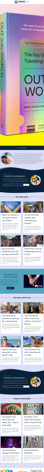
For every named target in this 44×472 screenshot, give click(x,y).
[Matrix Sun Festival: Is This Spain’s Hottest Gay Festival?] (11, 207)
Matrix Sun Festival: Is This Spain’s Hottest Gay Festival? (10, 217)
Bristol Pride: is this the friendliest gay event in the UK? (33, 251)
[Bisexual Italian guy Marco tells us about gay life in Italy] (11, 341)
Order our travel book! (22, 147)
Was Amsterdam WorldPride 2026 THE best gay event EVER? (10, 251)
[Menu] (2, 2)
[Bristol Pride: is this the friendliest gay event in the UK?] (33, 241)
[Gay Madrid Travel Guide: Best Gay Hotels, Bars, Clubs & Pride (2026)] (11, 409)
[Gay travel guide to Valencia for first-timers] (11, 442)
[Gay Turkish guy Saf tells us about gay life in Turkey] (33, 341)
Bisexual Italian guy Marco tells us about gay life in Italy (9, 352)
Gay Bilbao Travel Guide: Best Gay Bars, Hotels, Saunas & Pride (33, 419)
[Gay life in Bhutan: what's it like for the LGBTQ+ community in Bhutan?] (33, 308)
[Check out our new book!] (22, 75)
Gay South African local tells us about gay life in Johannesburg (10, 318)
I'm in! (26, 184)
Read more (7, 229)
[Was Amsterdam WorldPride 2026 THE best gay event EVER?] (11, 241)
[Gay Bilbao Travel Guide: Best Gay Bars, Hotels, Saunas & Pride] (33, 409)
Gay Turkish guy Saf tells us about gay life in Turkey (32, 352)
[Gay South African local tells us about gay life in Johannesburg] (11, 308)
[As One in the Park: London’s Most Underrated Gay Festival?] (33, 207)
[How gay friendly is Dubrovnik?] (33, 442)
